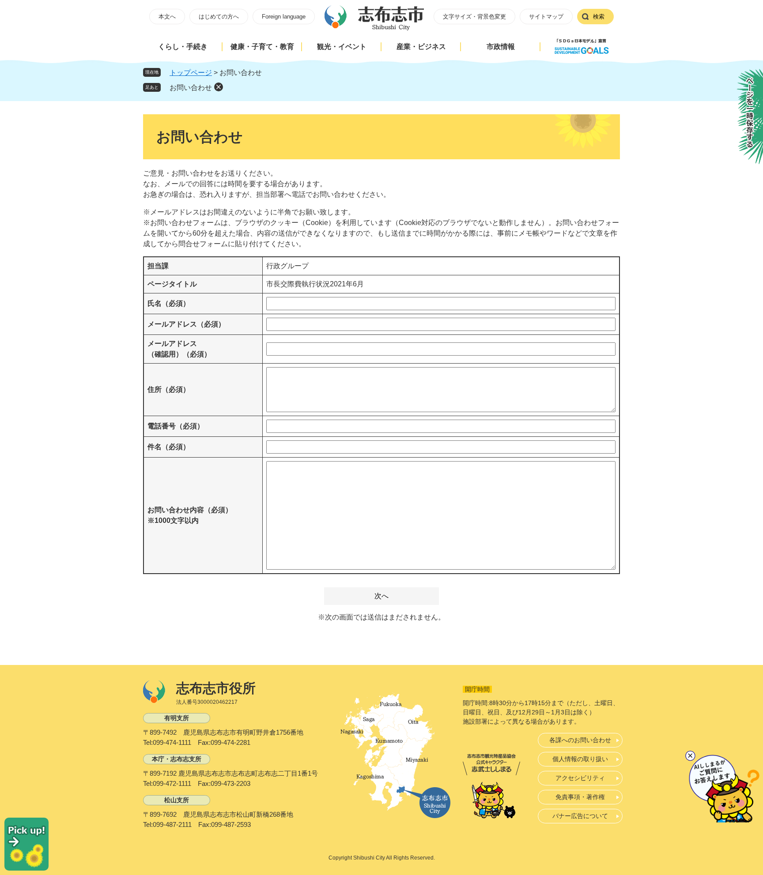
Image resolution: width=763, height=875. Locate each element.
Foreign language (284, 16)
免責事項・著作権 (580, 796)
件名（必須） (168, 447)
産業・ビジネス (421, 46)
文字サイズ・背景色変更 (474, 16)
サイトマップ (546, 16)
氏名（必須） (168, 303)
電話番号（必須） (175, 426)
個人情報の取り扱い (580, 758)
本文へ (167, 16)
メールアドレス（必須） (186, 324)
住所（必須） (168, 389)
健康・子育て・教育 (262, 46)
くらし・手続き (183, 46)
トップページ (191, 72)
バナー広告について (580, 815)
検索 (598, 16)
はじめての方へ (219, 16)
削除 (218, 87)
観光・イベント (341, 46)
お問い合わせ (191, 87)
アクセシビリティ (580, 777)
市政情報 (501, 46)
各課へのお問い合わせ (580, 740)
